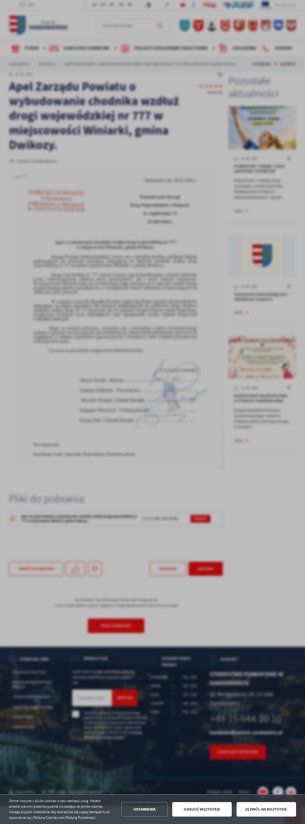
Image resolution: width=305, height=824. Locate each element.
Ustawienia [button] (144, 809)
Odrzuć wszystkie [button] (202, 809)
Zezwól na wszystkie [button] (266, 809)
